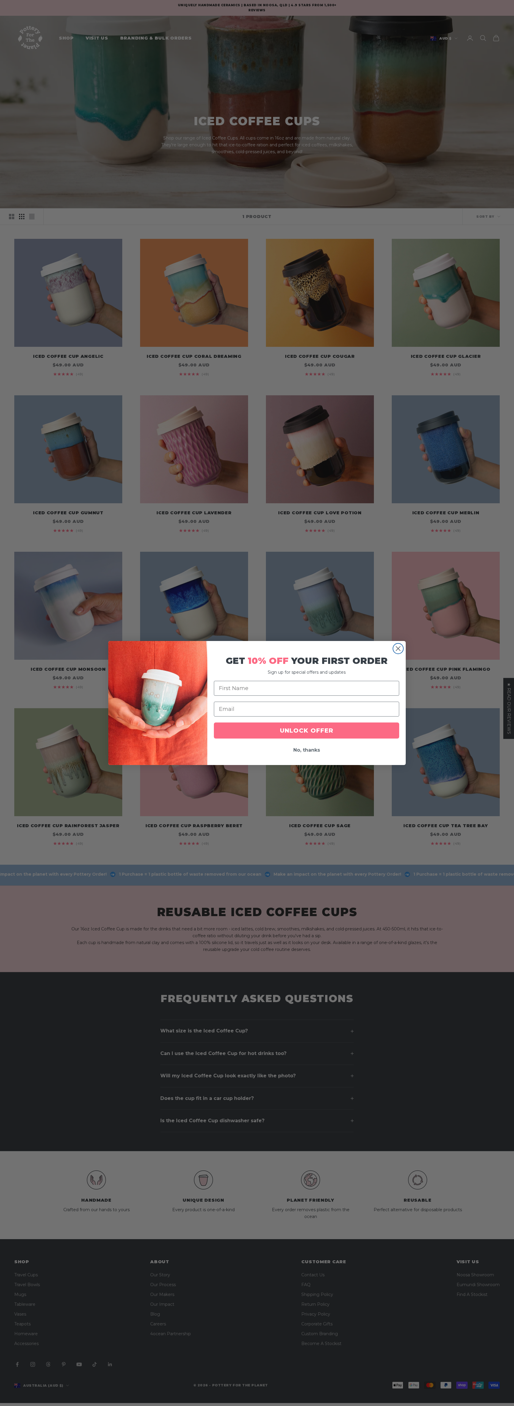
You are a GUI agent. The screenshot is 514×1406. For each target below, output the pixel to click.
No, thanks (306, 750)
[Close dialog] (398, 648)
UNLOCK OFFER (306, 730)
